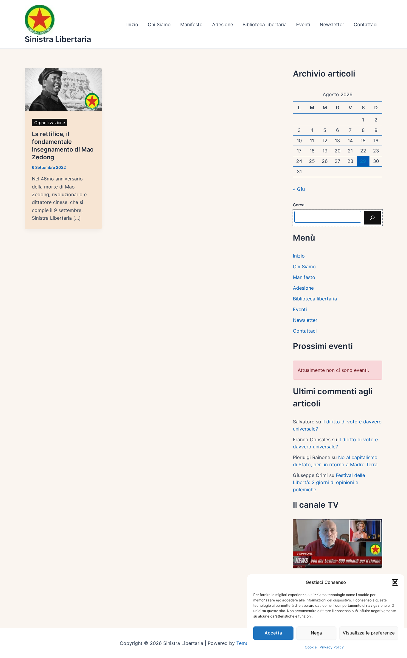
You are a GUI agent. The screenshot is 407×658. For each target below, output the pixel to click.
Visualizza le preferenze (369, 633)
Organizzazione (49, 122)
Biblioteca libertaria (265, 24)
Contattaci (366, 24)
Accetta (273, 633)
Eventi (303, 24)
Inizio (132, 24)
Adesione (222, 24)
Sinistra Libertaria (58, 39)
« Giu (299, 189)
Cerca (299, 204)
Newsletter (332, 24)
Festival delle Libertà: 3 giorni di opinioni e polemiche (329, 482)
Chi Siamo (159, 24)
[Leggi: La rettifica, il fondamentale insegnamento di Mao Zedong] (63, 89)
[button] (395, 582)
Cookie (311, 647)
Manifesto (191, 24)
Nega (316, 633)
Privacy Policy (332, 647)
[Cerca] (372, 217)
